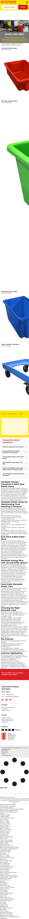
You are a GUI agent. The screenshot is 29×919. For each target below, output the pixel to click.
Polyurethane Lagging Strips (9, 810)
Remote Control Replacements (9, 917)
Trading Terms (5, 750)
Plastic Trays (3, 838)
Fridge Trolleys (4, 816)
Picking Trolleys (5, 832)
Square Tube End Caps (7, 887)
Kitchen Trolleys (5, 822)
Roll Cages (3, 903)
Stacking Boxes (5, 844)
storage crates (5, 533)
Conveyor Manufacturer (7, 857)
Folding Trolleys (5, 826)
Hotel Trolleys (4, 819)
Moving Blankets (5, 863)
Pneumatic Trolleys (6, 829)
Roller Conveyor (5, 856)
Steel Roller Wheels (6, 878)
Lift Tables (3, 902)
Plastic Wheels (4, 869)
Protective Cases (5, 852)
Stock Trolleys (4, 825)
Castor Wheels (4, 865)
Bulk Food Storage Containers (9, 847)
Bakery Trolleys (4, 821)
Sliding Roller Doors (6, 912)
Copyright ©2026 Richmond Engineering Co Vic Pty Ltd (14, 747)
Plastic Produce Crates (7, 846)
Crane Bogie (4, 890)
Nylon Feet (3, 896)
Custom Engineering (8, 707)
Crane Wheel (4, 891)
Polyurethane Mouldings (7, 804)
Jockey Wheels (4, 880)
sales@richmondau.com (12, 696)
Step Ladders (4, 894)
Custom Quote (6, 717)
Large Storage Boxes (6, 841)
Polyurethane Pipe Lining (8, 806)
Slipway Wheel (4, 888)
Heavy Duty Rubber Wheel (8, 872)
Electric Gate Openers (7, 915)
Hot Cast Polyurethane (7, 807)
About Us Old (6, 710)
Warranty (4, 753)
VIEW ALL (3, 414)
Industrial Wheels (5, 868)
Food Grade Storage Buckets (9, 849)
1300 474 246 (9, 694)
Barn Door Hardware (6, 914)
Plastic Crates (6, 45)
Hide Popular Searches (7, 899)
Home (3, 44)
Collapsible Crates (5, 850)
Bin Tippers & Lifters (6, 908)
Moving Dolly (4, 862)
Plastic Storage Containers (14, 44)
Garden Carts (4, 834)
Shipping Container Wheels (8, 875)
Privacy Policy (5, 752)
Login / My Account (7, 719)
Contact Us (5, 722)
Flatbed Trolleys (5, 831)
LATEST (21, 414)
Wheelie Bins (4, 906)
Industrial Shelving (6, 900)
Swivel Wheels (4, 871)
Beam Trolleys (4, 828)
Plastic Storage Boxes (6, 837)
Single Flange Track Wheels (8, 877)
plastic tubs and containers (17, 604)
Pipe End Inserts (5, 886)
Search (23, 7)
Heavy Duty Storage (6, 840)
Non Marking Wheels (6, 866)
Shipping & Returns (8, 720)
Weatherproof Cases (6, 893)
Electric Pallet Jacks (6, 860)
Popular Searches (5, 897)
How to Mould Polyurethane (8, 812)
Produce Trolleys (5, 815)
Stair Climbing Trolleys (7, 818)
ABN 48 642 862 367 (6, 749)
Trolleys (2, 813)
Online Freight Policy (6, 755)
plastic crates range (16, 500)
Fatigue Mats (4, 905)
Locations (5, 709)
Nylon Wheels (4, 874)
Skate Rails (3, 884)
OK (14, 803)
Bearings (2, 881)
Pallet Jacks (3, 859)
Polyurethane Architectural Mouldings (12, 809)
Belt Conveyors (4, 855)
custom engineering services (13, 634)
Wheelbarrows (4, 835)
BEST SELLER (12, 414)
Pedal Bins (3, 909)
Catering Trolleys (5, 824)
